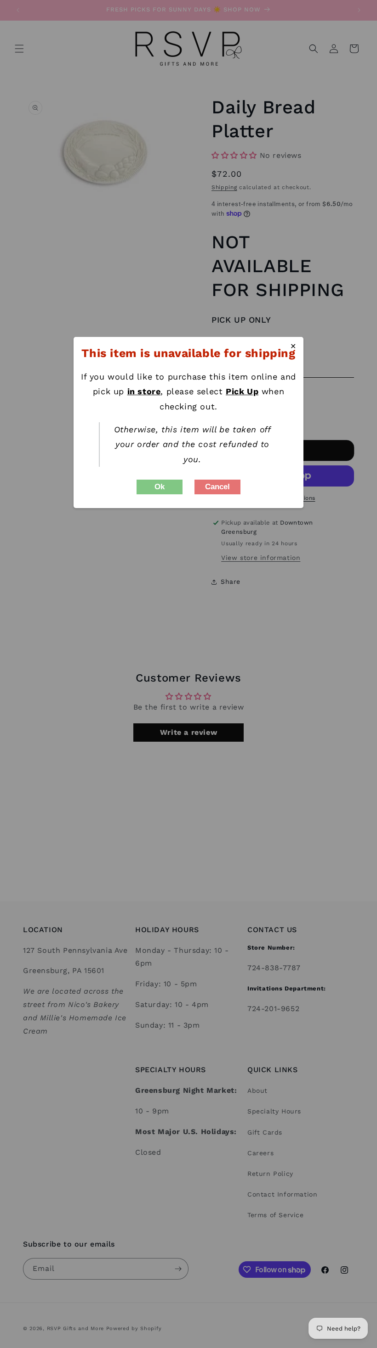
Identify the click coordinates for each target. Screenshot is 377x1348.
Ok (159, 486)
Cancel (217, 486)
